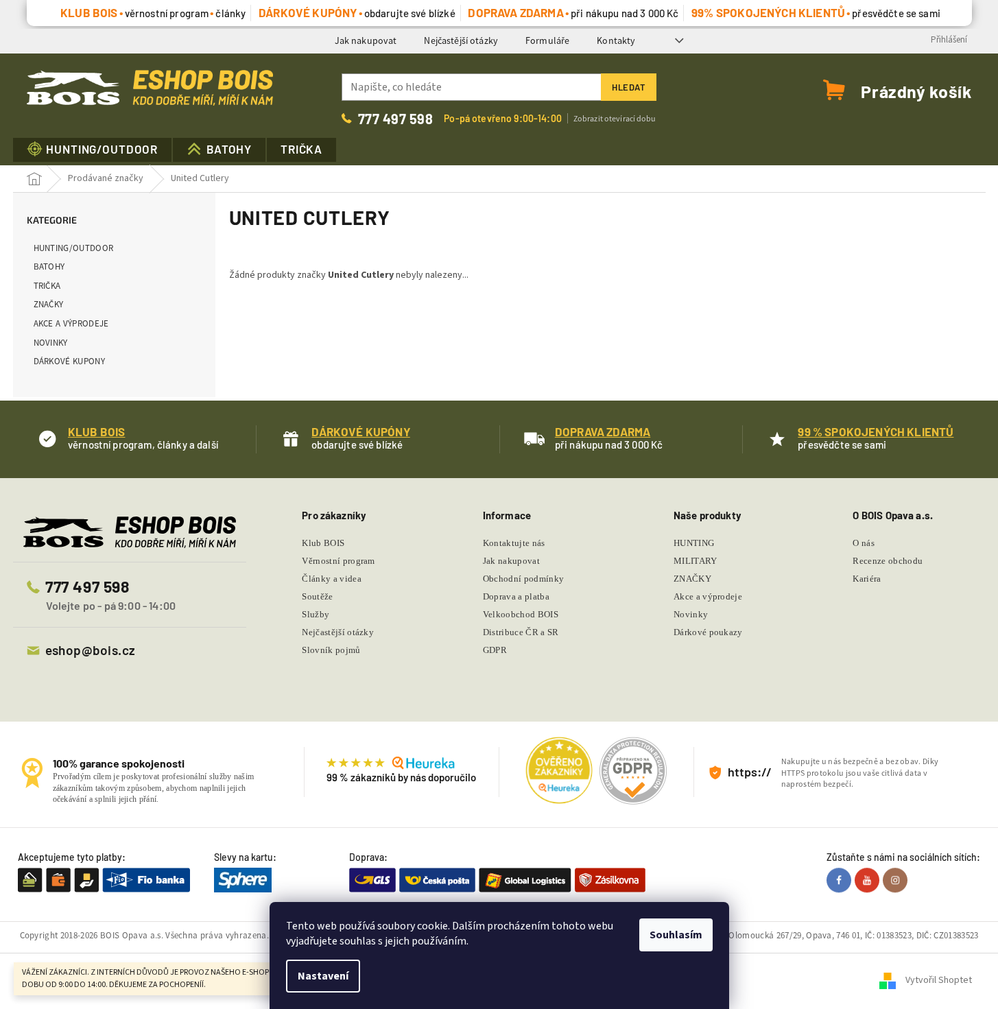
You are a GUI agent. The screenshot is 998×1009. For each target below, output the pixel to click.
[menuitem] (92, 150)
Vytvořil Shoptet (938, 981)
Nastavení (323, 976)
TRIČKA (47, 286)
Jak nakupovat (366, 40)
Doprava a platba (516, 596)
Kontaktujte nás (514, 543)
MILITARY (695, 561)
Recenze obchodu (888, 561)
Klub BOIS (323, 543)
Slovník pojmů (331, 650)
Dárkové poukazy (708, 632)
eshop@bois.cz (90, 650)
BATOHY (49, 266)
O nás (864, 543)
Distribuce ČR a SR (521, 632)
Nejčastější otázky (461, 40)
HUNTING (694, 543)
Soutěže (317, 596)
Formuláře (547, 40)
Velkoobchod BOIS (520, 614)
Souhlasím (676, 934)
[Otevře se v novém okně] (841, 880)
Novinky (51, 342)
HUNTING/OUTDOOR (74, 248)
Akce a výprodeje (71, 323)
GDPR (495, 650)
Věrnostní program (338, 561)
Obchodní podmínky (524, 578)
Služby (315, 614)
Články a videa (331, 578)
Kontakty (616, 40)
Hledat (628, 87)
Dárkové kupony (70, 361)
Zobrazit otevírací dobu (614, 118)
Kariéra (867, 578)
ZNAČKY (49, 304)
